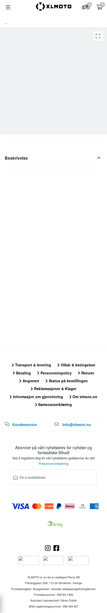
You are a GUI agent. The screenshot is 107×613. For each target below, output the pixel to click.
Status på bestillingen (68, 380)
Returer (87, 373)
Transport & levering (32, 364)
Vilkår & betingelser (77, 364)
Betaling (23, 373)
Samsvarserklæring (54, 404)
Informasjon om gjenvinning (37, 396)
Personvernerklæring (54, 463)
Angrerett (30, 380)
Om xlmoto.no (84, 396)
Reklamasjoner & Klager (54, 388)
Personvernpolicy (55, 373)
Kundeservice (24, 424)
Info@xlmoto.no (76, 424)
